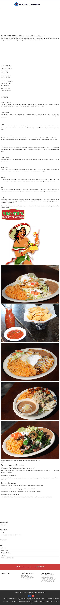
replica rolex (53, 206)
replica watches (42, 206)
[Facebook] (29, 596)
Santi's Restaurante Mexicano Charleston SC (11, 535)
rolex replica (6, 207)
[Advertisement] (30, 21)
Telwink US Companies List (7, 557)
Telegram (31, 603)
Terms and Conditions (6, 552)
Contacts (3, 555)
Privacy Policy (4, 550)
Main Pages (3, 525)
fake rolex (48, 206)
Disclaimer (3, 548)
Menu (2, 532)
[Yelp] (33, 596)
